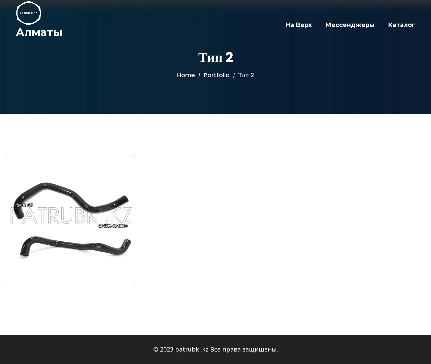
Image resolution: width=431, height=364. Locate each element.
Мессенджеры (349, 25)
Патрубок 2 (70, 215)
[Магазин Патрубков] (28, 13)
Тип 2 (70, 205)
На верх (298, 25)
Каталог (401, 25)
